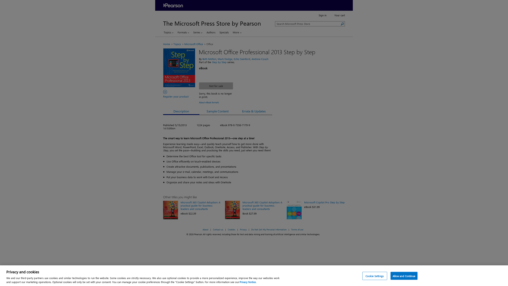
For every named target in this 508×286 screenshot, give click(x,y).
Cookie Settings (375, 276)
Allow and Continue (404, 276)
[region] (254, 275)
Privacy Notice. (248, 282)
